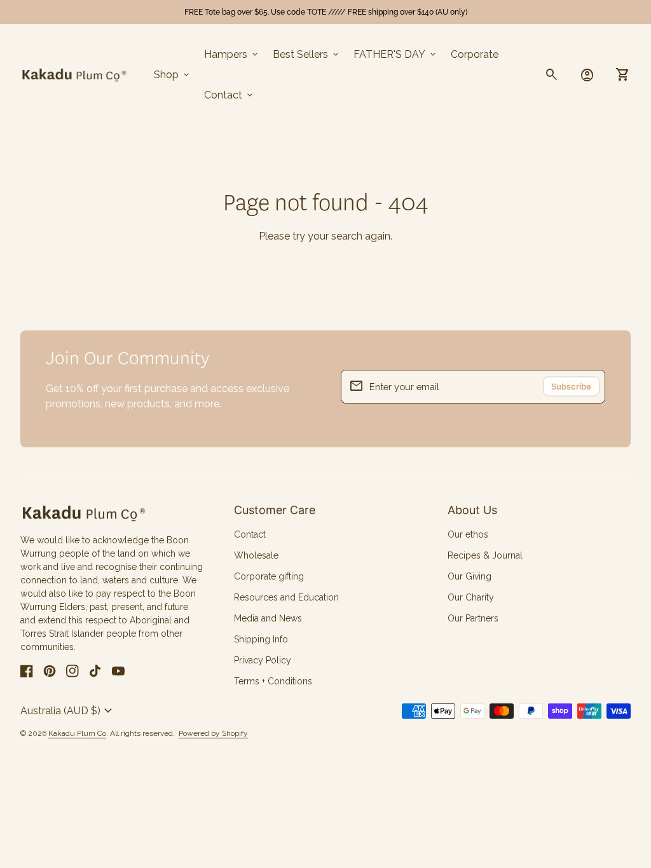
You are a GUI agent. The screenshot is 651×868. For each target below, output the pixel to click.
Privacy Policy (262, 660)
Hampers (232, 54)
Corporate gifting (269, 576)
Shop (172, 75)
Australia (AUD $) (68, 711)
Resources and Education (286, 597)
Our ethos (468, 534)
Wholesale (256, 555)
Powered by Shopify (213, 733)
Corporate (474, 54)
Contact (229, 95)
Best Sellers (307, 54)
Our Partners (473, 618)
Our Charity (471, 597)
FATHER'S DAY (395, 54)
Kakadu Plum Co (77, 733)
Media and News (268, 618)
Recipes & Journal (485, 555)
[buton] (68, 711)
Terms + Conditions (273, 681)
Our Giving (469, 576)
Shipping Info (261, 639)
